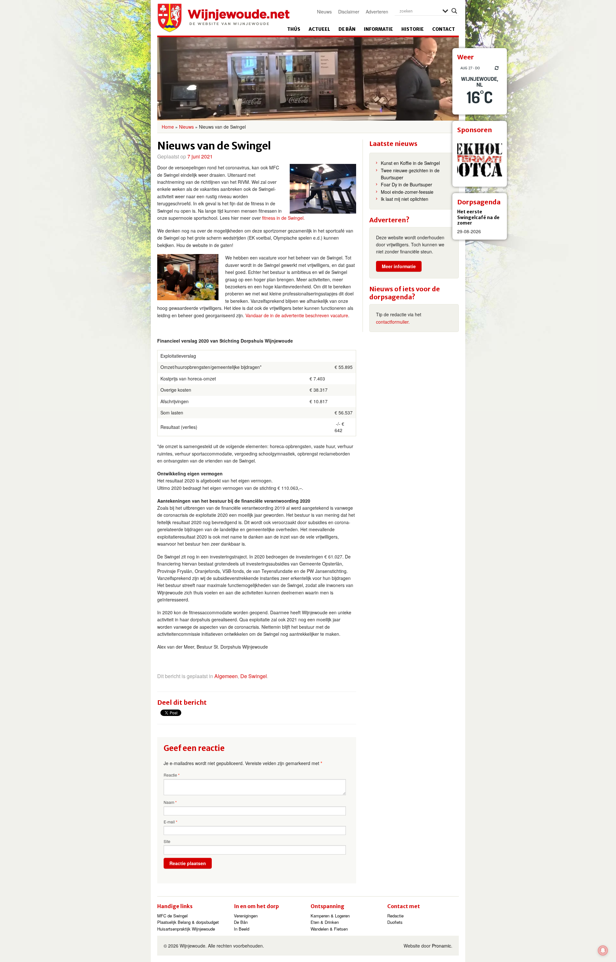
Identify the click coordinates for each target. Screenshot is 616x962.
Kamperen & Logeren (330, 916)
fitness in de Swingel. (283, 218)
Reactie (172, 775)
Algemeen (226, 676)
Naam (170, 802)
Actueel (319, 29)
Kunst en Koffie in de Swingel (410, 163)
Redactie (395, 916)
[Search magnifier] (454, 10)
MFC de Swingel (172, 916)
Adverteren (377, 11)
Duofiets (395, 922)
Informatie (378, 29)
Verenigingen (246, 916)
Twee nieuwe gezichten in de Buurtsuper (410, 174)
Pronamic (441, 945)
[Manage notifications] (603, 950)
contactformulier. (393, 322)
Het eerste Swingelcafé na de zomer (478, 217)
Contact (443, 29)
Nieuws (324, 11)
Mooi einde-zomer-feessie (407, 192)
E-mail (170, 822)
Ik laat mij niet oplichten (404, 199)
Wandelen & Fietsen (329, 929)
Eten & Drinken (325, 922)
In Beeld (241, 929)
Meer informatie (399, 266)
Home (168, 126)
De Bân (346, 29)
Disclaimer (348, 11)
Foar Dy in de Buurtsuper (406, 184)
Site (167, 841)
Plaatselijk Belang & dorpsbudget (188, 922)
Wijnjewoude (223, 18)
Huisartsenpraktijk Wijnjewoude (186, 929)
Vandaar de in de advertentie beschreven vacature (296, 315)
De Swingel (253, 676)
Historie (412, 29)
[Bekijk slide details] (479, 159)
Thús (293, 29)
